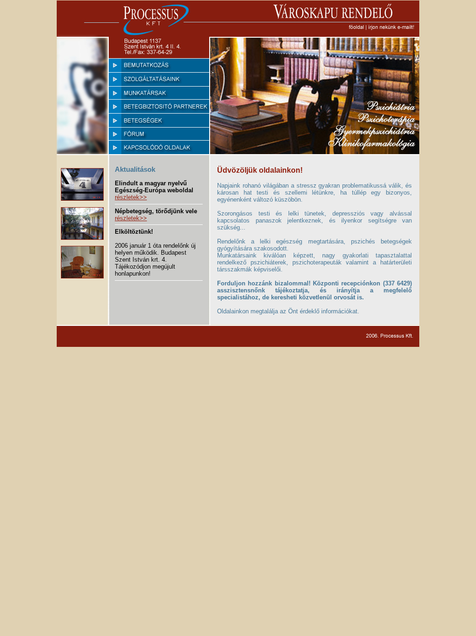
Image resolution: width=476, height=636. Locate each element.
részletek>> (131, 197)
